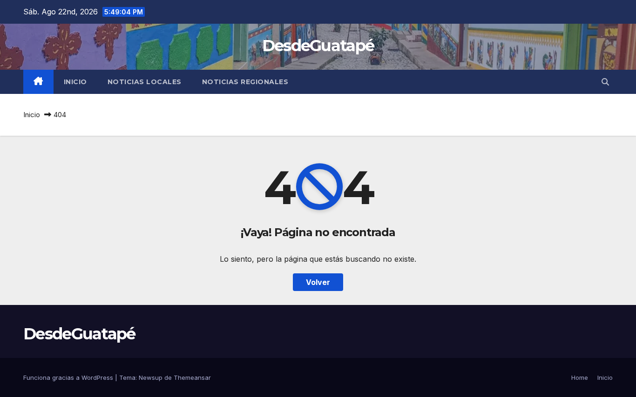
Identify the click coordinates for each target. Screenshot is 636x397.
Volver (318, 282)
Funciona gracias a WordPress (69, 377)
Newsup (150, 377)
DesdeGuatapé (318, 45)
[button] (605, 81)
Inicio (75, 82)
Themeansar (192, 377)
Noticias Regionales (245, 82)
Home (579, 377)
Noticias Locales (145, 82)
